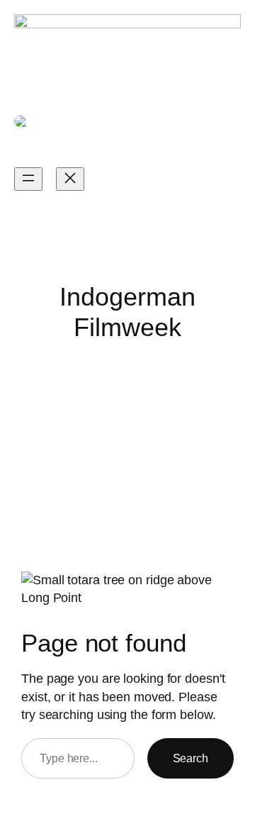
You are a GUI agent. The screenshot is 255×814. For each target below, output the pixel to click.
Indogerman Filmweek (70, 146)
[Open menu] (28, 179)
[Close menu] (70, 179)
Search (190, 758)
